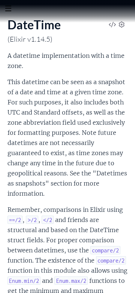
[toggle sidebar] (8, 9)
